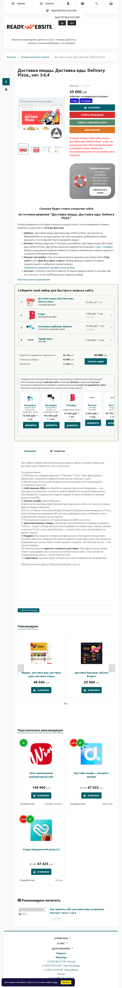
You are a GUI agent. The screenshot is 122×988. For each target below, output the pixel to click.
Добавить (31, 425)
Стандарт (107, 246)
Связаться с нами (100, 191)
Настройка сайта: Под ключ (51, 407)
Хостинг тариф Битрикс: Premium (113, 409)
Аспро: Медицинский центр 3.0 (41, 849)
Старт (98, 246)
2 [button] (68, 704)
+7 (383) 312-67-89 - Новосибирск (61, 969)
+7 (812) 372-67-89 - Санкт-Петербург (61, 965)
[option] (41, 113)
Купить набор (96, 361)
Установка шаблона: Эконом (55, 326)
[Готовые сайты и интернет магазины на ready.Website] (29, 28)
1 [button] (65, 704)
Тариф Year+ (45, 338)
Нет (72, 22)
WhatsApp (61, 957)
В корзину (94, 107)
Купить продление (92, 114)
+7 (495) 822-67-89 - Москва (61, 961)
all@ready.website (64, 977)
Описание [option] (30, 451)
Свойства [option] (59, 451)
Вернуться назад (29, 610)
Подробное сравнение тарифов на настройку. (49, 267)
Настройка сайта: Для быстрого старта (30, 409)
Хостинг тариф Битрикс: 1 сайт (92, 409)
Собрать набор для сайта (92, 122)
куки (55, 982)
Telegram (61, 953)
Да (62, 22)
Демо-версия (92, 130)
